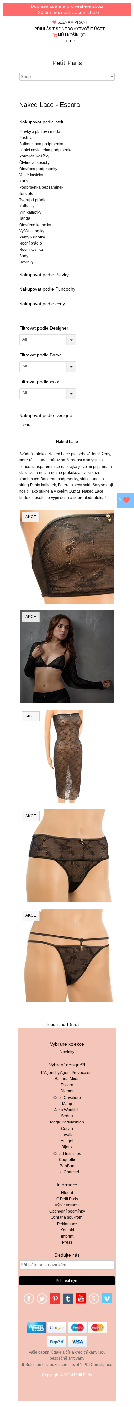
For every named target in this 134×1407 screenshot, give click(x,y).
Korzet (25, 181)
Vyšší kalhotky (31, 231)
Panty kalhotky (32, 237)
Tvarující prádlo (33, 200)
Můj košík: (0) (71, 35)
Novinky (26, 262)
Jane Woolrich (67, 1110)
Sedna (67, 1116)
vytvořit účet (89, 29)
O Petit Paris (67, 1199)
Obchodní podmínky (67, 1211)
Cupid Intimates (67, 1153)
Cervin (67, 1128)
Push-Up (27, 137)
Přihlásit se (47, 29)
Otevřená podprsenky (38, 169)
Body (23, 256)
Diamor (67, 1091)
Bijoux (67, 1147)
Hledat (67, 1193)
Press (67, 1242)
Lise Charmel (67, 1172)
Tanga (24, 218)
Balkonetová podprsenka (41, 144)
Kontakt (67, 1230)
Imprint (67, 1236)
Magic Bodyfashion (67, 1122)
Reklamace (67, 1224)
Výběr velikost (67, 1205)
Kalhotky (26, 206)
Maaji (67, 1103)
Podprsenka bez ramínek (41, 187)
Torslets (26, 194)
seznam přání (71, 22)
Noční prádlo (30, 243)
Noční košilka (31, 249)
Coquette (67, 1159)
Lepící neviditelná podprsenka (46, 150)
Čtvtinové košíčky (34, 162)
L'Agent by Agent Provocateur (67, 1072)
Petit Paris (67, 62)
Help (69, 41)
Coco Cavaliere (67, 1097)
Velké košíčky (31, 175)
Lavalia (67, 1135)
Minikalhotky (30, 212)
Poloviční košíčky (34, 156)
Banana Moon (67, 1078)
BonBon (67, 1166)
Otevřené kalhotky (35, 225)
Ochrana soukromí (67, 1217)
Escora (25, 425)
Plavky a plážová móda (39, 131)
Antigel (67, 1141)
